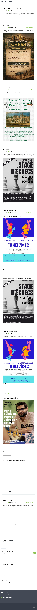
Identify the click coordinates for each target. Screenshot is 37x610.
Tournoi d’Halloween (7, 500)
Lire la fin (4, 80)
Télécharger (10, 491)
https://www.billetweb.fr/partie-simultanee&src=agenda (11, 398)
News (16, 10)
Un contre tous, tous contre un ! (10, 391)
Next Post (3, 547)
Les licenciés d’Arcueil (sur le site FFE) (8, 564)
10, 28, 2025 (5, 393)
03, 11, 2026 (5, 89)
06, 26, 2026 (5, 10)
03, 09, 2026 (5, 151)
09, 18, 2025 (5, 453)
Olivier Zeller (11, 10)
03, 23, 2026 (5, 27)
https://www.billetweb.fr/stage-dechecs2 (19, 156)
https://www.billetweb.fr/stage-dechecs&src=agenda (17, 460)
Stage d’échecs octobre (5, 491)
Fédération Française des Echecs (7, 562)
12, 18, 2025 (5, 271)
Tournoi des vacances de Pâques (10, 210)
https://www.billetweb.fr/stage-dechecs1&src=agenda (25, 278)
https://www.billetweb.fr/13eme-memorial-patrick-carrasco (12, 96)
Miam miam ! (6, 25)
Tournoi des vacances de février (10, 331)
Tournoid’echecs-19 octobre (6, 540)
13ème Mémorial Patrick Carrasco (10, 87)
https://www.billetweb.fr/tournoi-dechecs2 (15, 216)
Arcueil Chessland (9, 1)
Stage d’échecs (6, 149)
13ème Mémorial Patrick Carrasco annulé (12, 8)
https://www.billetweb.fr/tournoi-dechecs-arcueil (21, 337)
